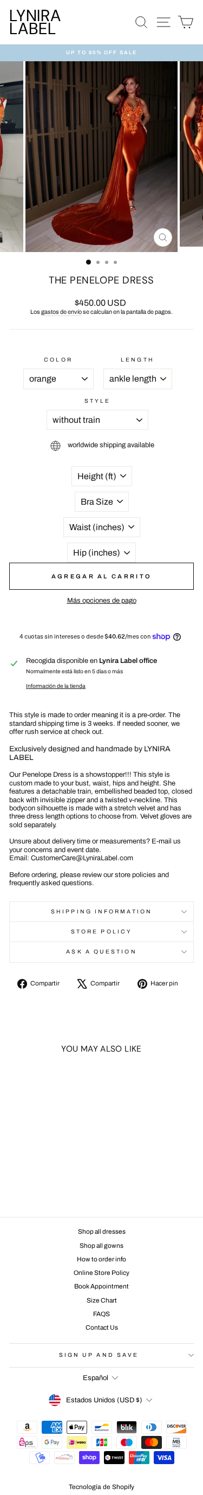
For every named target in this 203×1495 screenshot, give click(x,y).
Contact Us (102, 1327)
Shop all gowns (101, 1245)
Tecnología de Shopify (101, 1487)
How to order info (101, 1259)
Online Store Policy (101, 1273)
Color (58, 360)
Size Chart (102, 1300)
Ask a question (101, 952)
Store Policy (101, 932)
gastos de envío (61, 311)
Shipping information (101, 911)
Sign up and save (99, 1355)
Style (97, 401)
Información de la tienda (56, 686)
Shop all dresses (102, 1231)
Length (137, 360)
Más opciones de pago (101, 600)
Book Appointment (101, 1286)
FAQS (101, 1314)
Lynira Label (35, 22)
